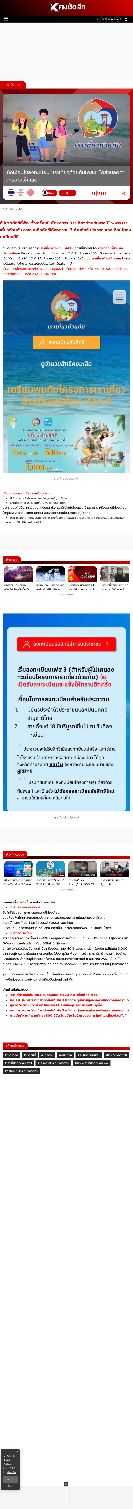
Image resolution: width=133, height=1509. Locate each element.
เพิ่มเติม (11, 1472)
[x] (106, 19)
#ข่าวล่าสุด (11, 1055)
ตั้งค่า (10, 1486)
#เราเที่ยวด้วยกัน (116, 1055)
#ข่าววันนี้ (30, 1055)
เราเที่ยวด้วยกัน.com (106, 258)
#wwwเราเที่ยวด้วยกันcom (92, 1063)
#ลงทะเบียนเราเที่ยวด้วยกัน (21, 1071)
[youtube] (112, 19)
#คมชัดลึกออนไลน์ (88, 1055)
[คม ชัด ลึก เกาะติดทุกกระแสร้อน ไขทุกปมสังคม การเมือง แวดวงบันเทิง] (66, 8)
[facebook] (100, 19)
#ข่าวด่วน (47, 1055)
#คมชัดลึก (65, 1055)
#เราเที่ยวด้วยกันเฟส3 (18, 1063)
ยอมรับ (10, 1479)
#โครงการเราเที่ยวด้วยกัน (53, 1063)
